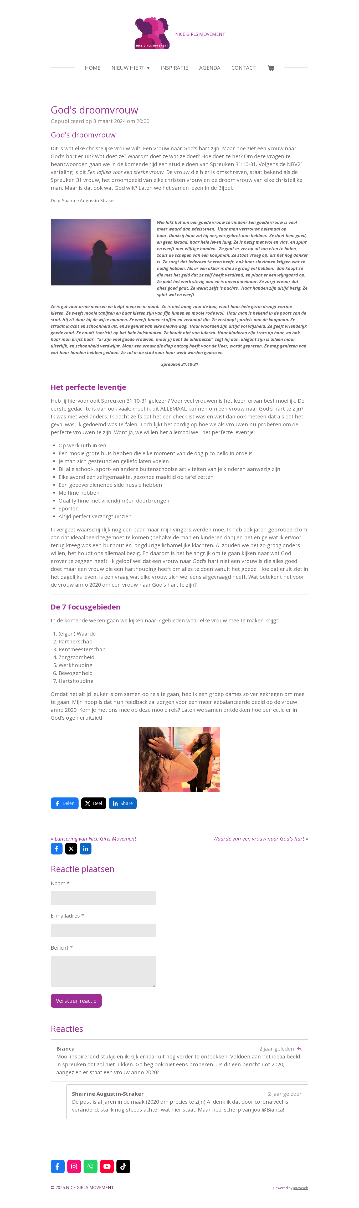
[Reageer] (299, 1048)
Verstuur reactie (76, 1000)
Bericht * (62, 947)
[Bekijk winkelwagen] (271, 67)
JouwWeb (300, 1187)
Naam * (60, 883)
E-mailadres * (67, 915)
